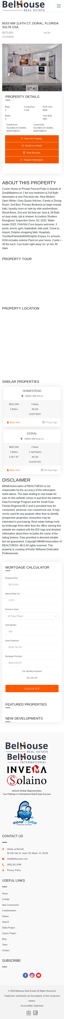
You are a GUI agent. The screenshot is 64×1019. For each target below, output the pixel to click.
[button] (32, 138)
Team (4, 944)
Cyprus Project (9, 933)
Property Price (11, 578)
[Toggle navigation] (59, 6)
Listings (6, 899)
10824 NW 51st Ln (34, 438)
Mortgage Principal (13, 656)
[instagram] (32, 975)
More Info (15, 422)
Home (5, 893)
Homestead (32, 390)
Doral (32, 433)
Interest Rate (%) (12, 594)
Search (5, 922)
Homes (5, 916)
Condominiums (9, 910)
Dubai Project (8, 927)
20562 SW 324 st (34, 396)
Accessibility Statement (32, 1006)
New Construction (10, 905)
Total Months (10, 625)
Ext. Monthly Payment (32, 671)
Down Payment (12, 641)
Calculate (32, 688)
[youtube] (38, 975)
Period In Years (12, 609)
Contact (6, 950)
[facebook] (25, 975)
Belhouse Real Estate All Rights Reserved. (35, 991)
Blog (4, 939)
